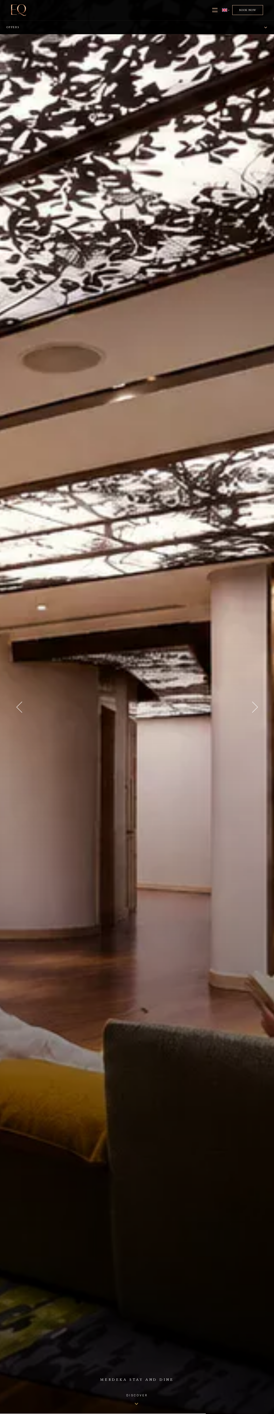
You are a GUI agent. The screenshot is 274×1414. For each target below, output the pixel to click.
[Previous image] (19, 707)
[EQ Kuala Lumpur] (18, 10)
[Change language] (226, 10)
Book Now (247, 10)
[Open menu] (214, 10)
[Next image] (255, 707)
